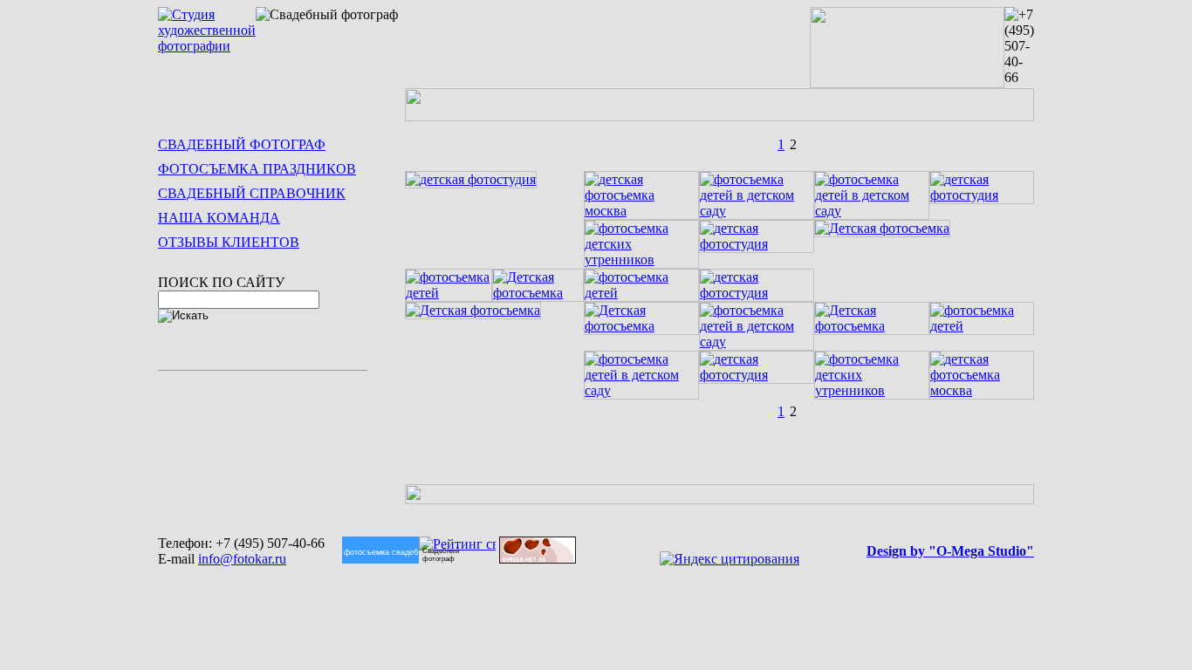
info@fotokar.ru (242, 558)
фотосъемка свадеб (368, 552)
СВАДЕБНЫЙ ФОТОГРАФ (241, 144)
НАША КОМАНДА (219, 217)
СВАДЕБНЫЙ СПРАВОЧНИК (252, 193)
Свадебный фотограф (440, 555)
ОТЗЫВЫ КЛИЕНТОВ (228, 242)
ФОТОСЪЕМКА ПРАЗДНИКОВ (257, 168)
